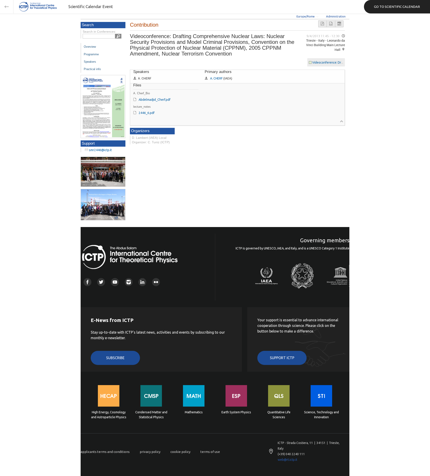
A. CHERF (216, 78)
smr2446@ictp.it (100, 150)
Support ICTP (282, 358)
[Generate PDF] (322, 23)
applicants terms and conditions (105, 452)
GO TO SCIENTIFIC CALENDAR (397, 7)
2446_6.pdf (147, 113)
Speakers (90, 61)
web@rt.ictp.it (287, 459)
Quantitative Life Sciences (278, 414)
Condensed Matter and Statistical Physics (151, 414)
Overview (90, 46)
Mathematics (194, 412)
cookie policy (180, 452)
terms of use (210, 452)
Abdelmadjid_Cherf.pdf (154, 99)
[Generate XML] (331, 23)
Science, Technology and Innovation (321, 414)
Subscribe (115, 358)
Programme (91, 54)
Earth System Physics (236, 412)
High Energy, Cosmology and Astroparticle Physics (108, 414)
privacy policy (150, 452)
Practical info (92, 69)
